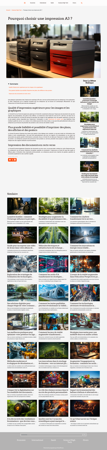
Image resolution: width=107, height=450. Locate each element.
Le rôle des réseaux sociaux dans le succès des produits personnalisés (53, 391)
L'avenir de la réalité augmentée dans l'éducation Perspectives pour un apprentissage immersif (85, 276)
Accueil (8, 10)
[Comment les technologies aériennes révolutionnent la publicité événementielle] (85, 292)
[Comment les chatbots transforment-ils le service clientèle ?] (89, 142)
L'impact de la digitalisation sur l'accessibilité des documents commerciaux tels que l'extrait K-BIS (21, 393)
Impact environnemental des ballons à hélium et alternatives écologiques (83, 392)
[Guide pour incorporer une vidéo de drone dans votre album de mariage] (89, 166)
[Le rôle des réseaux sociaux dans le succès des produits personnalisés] (53, 379)
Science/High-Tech (63, 3)
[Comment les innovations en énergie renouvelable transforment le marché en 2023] (85, 235)
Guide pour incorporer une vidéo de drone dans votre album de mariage (89, 175)
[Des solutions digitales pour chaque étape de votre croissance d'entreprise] (22, 292)
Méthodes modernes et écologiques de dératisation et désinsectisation (20, 363)
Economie (32, 3)
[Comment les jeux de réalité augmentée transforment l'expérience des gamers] (53, 321)
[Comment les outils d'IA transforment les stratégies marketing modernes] (53, 263)
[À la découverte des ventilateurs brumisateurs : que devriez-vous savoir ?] (22, 408)
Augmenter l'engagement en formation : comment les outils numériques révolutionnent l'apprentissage (83, 364)
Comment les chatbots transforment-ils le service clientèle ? (89, 151)
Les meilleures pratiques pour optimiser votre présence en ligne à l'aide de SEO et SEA (21, 334)
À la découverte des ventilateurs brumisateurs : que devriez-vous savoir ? (21, 421)
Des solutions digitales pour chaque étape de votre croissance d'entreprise (21, 305)
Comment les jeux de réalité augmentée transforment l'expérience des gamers (51, 334)
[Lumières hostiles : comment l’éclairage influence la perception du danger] (89, 91)
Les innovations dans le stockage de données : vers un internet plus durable (53, 363)
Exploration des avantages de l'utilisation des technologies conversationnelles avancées (19, 276)
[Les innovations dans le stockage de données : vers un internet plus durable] (53, 350)
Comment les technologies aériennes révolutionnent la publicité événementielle (82, 305)
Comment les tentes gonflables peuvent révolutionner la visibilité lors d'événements (53, 305)
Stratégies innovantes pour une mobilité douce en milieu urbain (84, 333)
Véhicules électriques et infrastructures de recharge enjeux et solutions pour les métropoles (50, 249)
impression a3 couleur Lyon (55, 119)
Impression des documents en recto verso (20, 93)
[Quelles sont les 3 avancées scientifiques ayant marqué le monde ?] (53, 408)
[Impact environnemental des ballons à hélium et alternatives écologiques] (85, 379)
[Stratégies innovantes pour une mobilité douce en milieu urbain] (85, 321)
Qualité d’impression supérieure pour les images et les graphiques (26, 87)
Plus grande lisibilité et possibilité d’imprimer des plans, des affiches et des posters (30, 90)
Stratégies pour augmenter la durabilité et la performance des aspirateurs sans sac (89, 127)
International (43, 3)
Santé (52, 3)
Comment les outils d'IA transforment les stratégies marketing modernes (50, 276)
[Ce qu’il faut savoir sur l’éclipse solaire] (85, 408)
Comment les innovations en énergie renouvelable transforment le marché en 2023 (84, 248)
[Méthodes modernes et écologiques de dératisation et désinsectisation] (22, 350)
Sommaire (14, 84)
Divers (74, 3)
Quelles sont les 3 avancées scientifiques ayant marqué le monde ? (51, 421)
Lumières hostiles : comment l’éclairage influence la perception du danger (89, 101)
